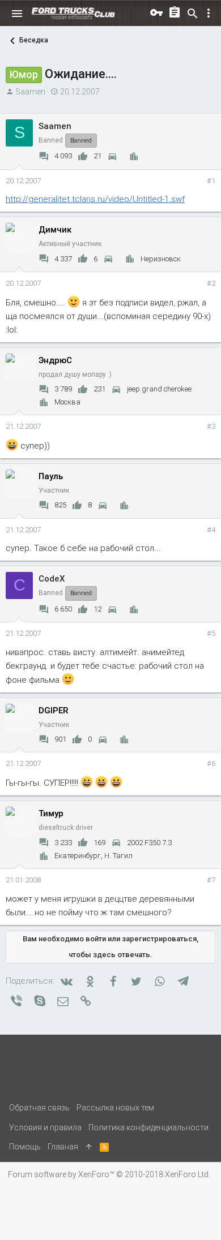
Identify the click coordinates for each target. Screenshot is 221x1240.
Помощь (25, 1146)
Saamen (30, 91)
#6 (211, 763)
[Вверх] (89, 1146)
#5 (211, 633)
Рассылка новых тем (115, 1107)
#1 (211, 180)
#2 (211, 283)
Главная (63, 1146)
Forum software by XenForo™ (109, 1174)
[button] (17, 13)
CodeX (52, 579)
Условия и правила (45, 1127)
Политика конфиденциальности (148, 1127)
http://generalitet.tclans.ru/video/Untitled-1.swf (95, 199)
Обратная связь (39, 1107)
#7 (211, 880)
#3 (211, 426)
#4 (211, 530)
